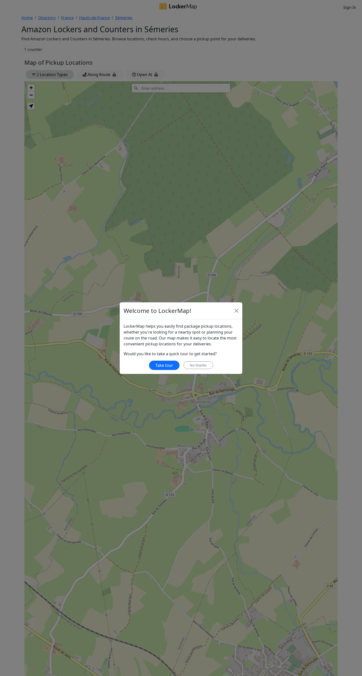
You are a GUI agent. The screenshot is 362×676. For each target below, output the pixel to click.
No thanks (198, 365)
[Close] (236, 311)
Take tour (164, 365)
